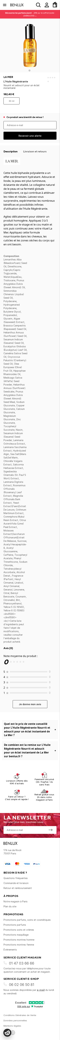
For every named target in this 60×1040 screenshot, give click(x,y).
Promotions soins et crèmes (19, 929)
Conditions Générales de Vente (20, 1015)
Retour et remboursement (18, 888)
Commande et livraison (16, 883)
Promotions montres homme (19, 939)
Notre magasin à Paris (16, 901)
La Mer (8, 77)
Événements (10, 949)
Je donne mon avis (30, 704)
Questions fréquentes (16, 878)
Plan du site (10, 906)
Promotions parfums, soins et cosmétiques (27, 919)
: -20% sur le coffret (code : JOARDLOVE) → (30, 14)
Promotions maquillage (16, 934)
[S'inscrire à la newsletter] (50, 830)
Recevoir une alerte (30, 135)
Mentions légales (12, 1025)
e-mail (41, 990)
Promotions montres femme (19, 944)
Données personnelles (15, 1020)
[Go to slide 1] (29, 70)
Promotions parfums (15, 924)
